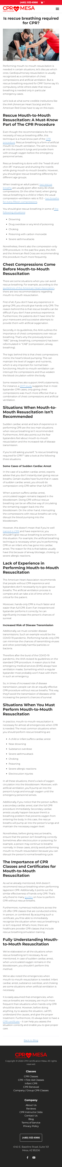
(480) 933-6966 (29, 2)
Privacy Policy (31, 1126)
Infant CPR (31, 1083)
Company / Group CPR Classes (31, 1090)
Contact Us (31, 1115)
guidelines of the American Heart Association (28, 288)
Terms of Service (31, 1122)
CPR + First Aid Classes (31, 1080)
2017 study (26, 386)
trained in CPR (11, 531)
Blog (31, 1119)
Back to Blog (31, 1040)
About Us (31, 1105)
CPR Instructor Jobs (31, 1112)
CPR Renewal (31, 1087)
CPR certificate (11, 1021)
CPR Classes (31, 1076)
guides (29, 897)
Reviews (31, 1108)
